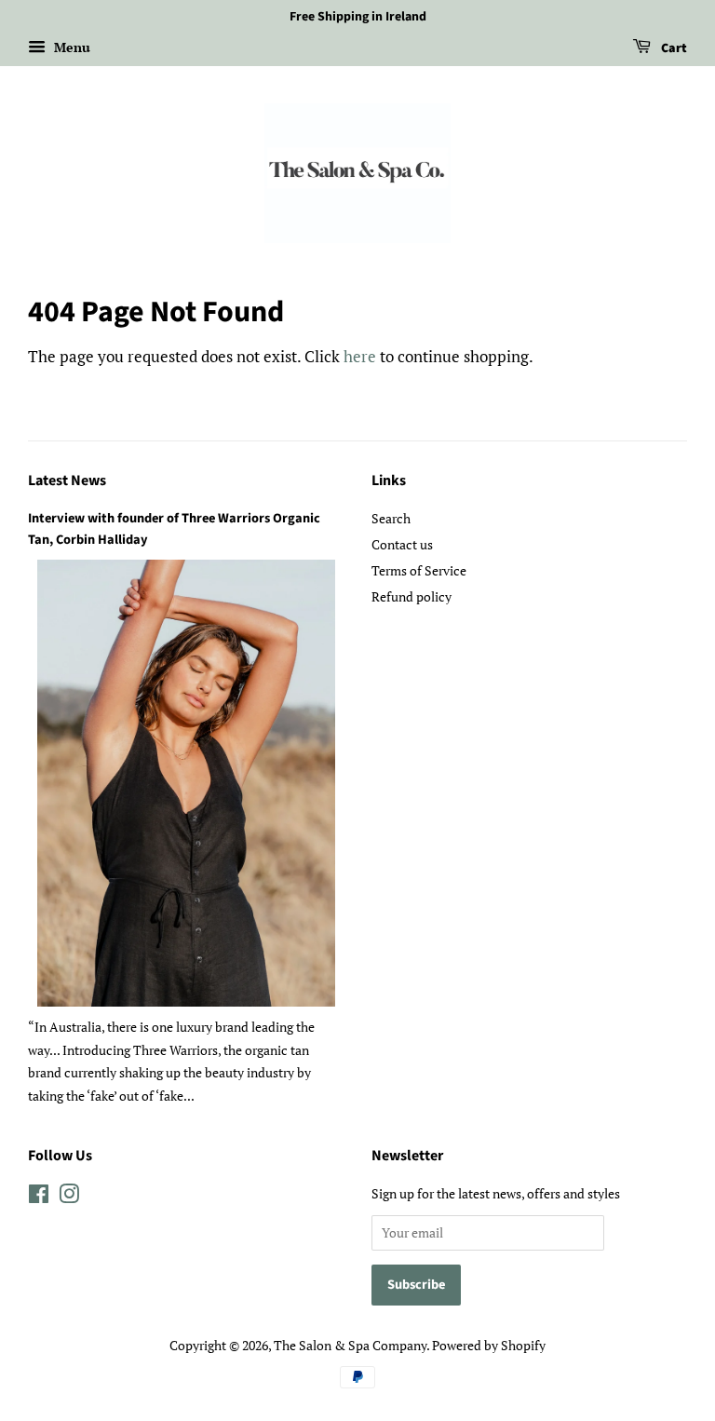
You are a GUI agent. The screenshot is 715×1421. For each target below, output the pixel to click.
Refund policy (411, 596)
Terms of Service (418, 570)
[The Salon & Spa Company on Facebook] (38, 1197)
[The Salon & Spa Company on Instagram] (69, 1197)
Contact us (402, 544)
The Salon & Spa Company (350, 1345)
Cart (672, 48)
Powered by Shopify (489, 1345)
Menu (70, 47)
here (360, 356)
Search (391, 518)
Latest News (67, 480)
